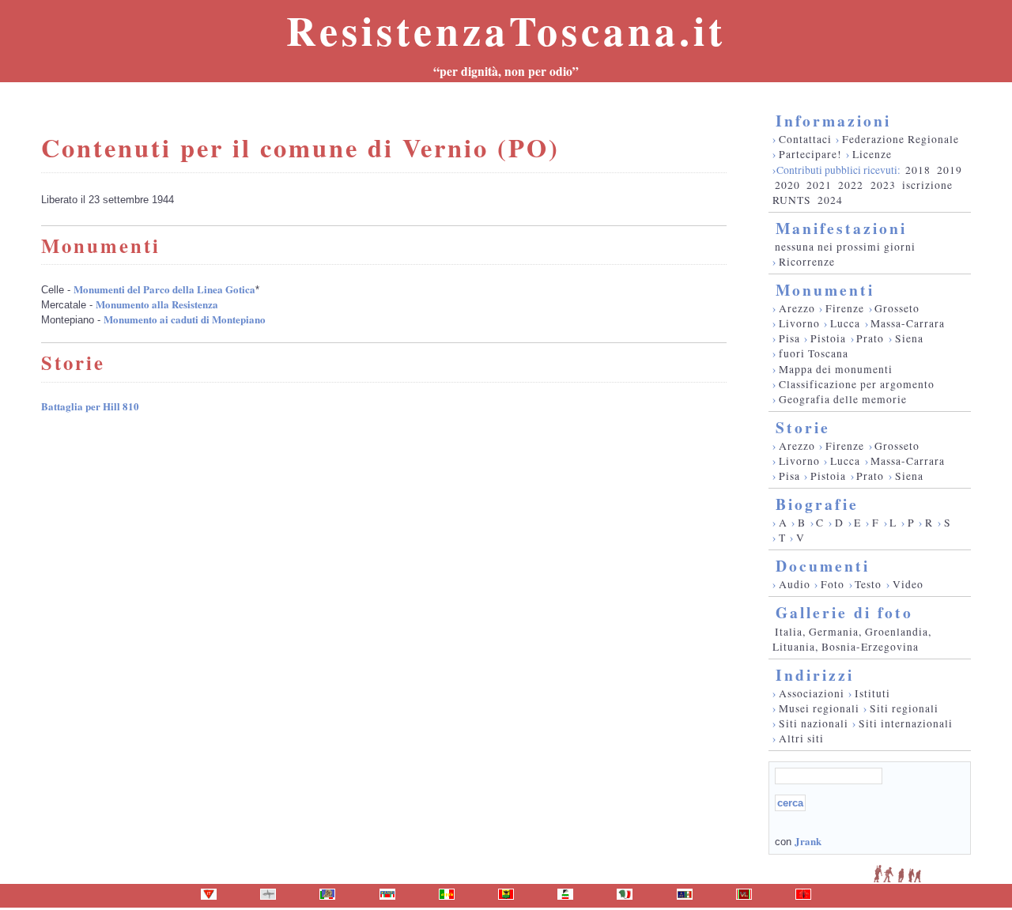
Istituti (872, 693)
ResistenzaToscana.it (506, 30)
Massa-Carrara (907, 323)
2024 (830, 200)
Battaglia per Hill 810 (90, 405)
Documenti (823, 565)
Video (908, 584)
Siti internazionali (906, 723)
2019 (949, 170)
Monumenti (825, 289)
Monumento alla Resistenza (157, 304)
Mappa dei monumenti (836, 369)
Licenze (872, 154)
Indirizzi (815, 674)
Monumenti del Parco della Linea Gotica (164, 288)
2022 (850, 185)
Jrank (808, 840)
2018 (918, 170)
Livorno (799, 323)
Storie (803, 427)
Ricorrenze (807, 262)
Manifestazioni (841, 228)
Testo (868, 584)
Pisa (789, 338)
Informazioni (833, 120)
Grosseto (896, 308)
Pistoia (828, 338)
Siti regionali (904, 708)
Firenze (844, 308)
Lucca (845, 323)
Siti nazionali (813, 723)
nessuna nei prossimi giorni (845, 247)
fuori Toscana (813, 353)
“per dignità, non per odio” (506, 71)
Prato (870, 338)
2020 (787, 185)
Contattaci (805, 139)
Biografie (817, 504)
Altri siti (801, 738)
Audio (794, 584)
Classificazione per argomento (857, 384)
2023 (883, 185)
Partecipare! (810, 154)
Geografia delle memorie (843, 399)
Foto (832, 584)
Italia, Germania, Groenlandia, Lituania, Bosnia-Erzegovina (851, 639)
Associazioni (811, 693)
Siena (909, 338)
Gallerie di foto (844, 612)
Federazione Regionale (900, 139)
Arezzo (797, 308)
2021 (819, 185)
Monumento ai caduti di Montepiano (185, 319)
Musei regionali (819, 708)
